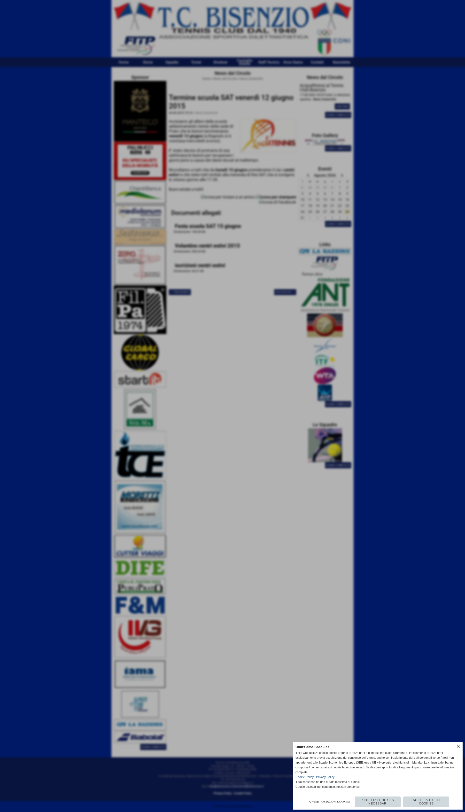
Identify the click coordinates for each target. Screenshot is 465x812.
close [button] (458, 746)
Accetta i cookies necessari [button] (378, 801)
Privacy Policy (325, 777)
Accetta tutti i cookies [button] (426, 801)
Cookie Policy (304, 777)
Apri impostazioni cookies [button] (329, 802)
